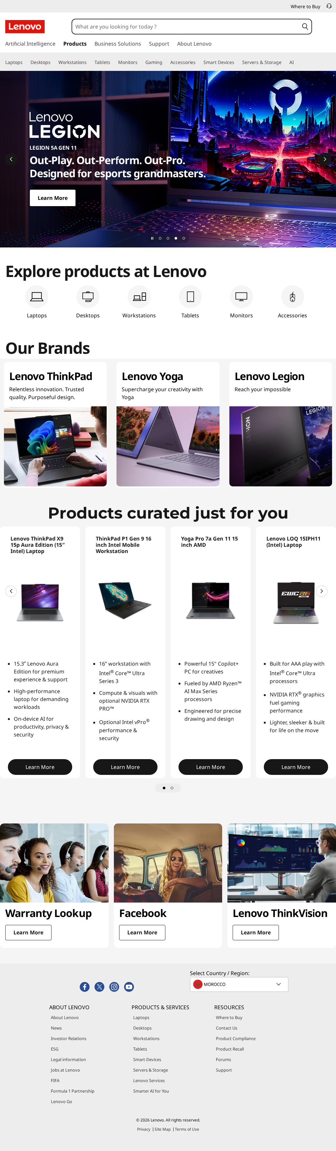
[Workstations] (89, 62)
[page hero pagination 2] (168, 238)
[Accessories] (198, 62)
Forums (223, 1059)
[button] (305, 27)
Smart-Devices (147, 1059)
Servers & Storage (150, 1070)
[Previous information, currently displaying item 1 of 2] (11, 591)
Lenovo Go (61, 1101)
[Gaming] (165, 62)
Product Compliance (236, 1038)
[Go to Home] (25, 26)
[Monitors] (140, 62)
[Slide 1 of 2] (164, 788)
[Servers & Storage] (284, 62)
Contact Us (226, 1028)
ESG (54, 1049)
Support (224, 1070)
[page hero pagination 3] (176, 238)
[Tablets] (113, 62)
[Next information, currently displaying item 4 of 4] (324, 159)
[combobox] (185, 26)
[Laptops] (25, 62)
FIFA (55, 1080)
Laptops (141, 1017)
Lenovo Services (149, 1080)
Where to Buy (229, 1017)
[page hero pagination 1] (160, 238)
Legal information (68, 1059)
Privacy (143, 1129)
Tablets (140, 1049)
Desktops (142, 1028)
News (56, 1028)
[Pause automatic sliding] (152, 238)
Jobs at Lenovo (65, 1070)
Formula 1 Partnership (72, 1091)
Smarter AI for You (151, 1091)
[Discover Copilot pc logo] (168, 159)
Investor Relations (68, 1038)
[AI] (297, 62)
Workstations (146, 1038)
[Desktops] (53, 62)
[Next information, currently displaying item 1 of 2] (321, 591)
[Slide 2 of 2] (172, 788)
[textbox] (240, 984)
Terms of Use (187, 1129)
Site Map (163, 1129)
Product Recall (230, 1049)
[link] (329, 7)
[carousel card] (54, 885)
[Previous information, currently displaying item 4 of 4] (11, 159)
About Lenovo (65, 1017)
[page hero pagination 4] (184, 238)
